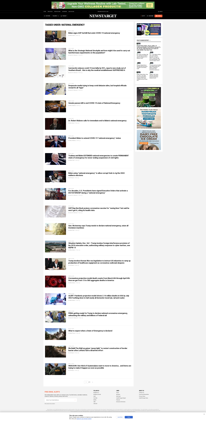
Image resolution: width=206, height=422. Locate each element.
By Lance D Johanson (73, 317)
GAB (94, 401)
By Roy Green (71, 123)
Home (44, 11)
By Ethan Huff (71, 160)
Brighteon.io (96, 392)
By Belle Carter (71, 35)
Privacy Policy (142, 396)
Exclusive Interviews (120, 401)
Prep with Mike (57, 11)
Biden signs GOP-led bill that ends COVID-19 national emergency (94, 33)
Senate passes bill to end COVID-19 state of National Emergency (94, 103)
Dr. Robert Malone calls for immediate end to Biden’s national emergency (97, 121)
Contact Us (141, 392)
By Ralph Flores (71, 333)
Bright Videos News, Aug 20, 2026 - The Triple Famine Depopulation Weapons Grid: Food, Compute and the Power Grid (142, 77)
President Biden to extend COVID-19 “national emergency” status (94, 138)
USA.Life (95, 403)
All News (118, 394)
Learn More (120, 417)
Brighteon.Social (97, 394)
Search (161, 11)
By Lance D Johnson (72, 55)
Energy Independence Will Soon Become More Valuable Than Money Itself (142, 67)
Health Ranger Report (143, 40)
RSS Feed (118, 396)
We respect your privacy (50, 403)
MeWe (95, 399)
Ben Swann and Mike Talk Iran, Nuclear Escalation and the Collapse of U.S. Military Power (142, 56)
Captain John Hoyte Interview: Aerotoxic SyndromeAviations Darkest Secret (154, 76)
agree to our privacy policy (84, 419)
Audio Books (71, 11)
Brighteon (50, 11)
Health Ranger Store (143, 398)
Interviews (64, 11)
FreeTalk (95, 398)
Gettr (95, 396)
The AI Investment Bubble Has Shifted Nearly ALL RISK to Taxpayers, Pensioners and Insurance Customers (155, 68)
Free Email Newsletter (144, 394)
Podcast (118, 399)
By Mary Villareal (71, 105)
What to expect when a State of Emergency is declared (90, 331)
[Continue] (75, 400)
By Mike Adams (71, 250)
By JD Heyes (71, 177)
